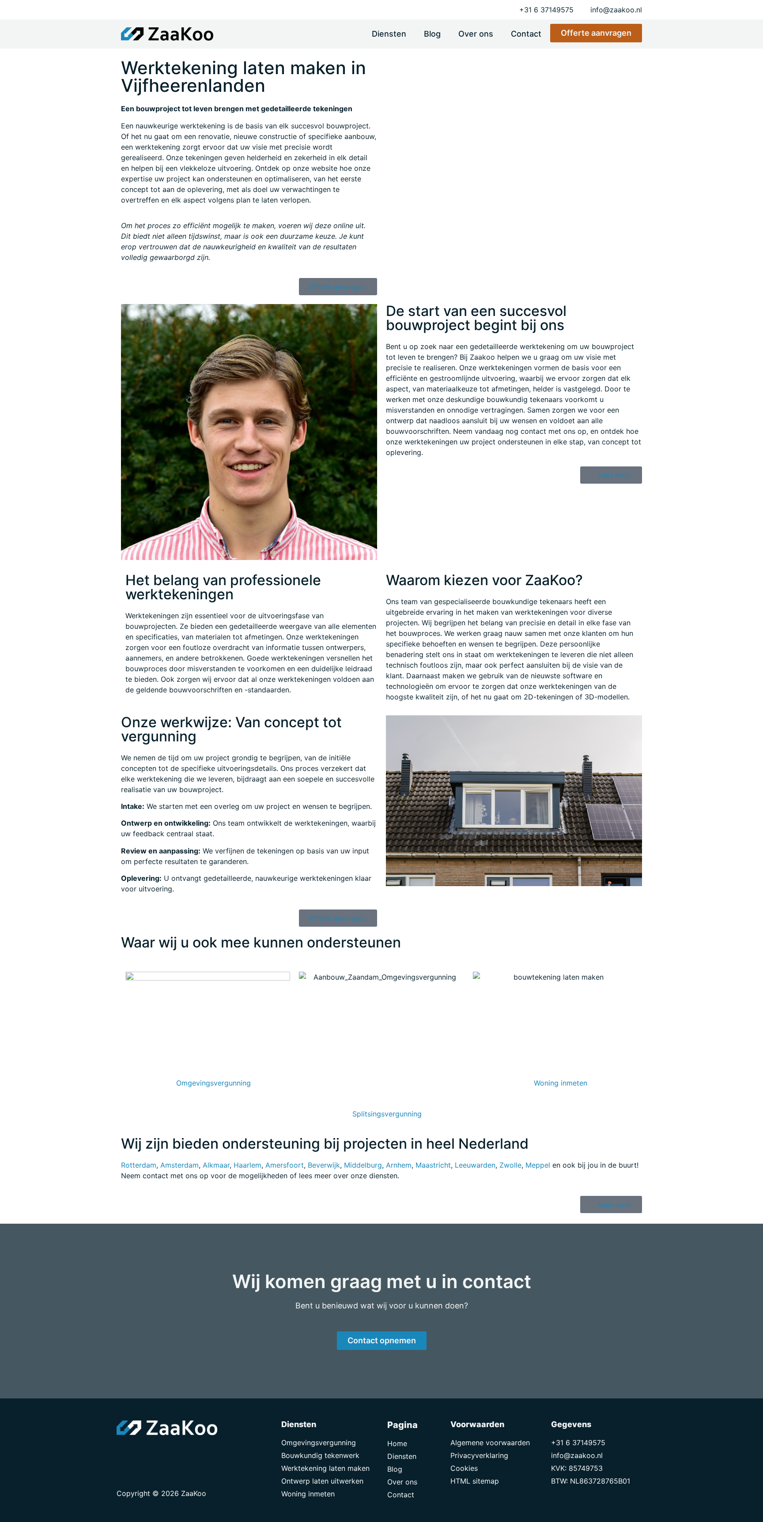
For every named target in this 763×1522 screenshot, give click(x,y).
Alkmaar (216, 1165)
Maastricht (433, 1165)
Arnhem (399, 1165)
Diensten (389, 33)
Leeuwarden (475, 1165)
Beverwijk (324, 1165)
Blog (432, 33)
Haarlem (247, 1165)
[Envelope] (125, 1453)
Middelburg (363, 1165)
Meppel (537, 1165)
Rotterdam (138, 1165)
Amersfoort (284, 1165)
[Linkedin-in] (145, 1453)
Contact (526, 33)
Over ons (475, 33)
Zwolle (510, 1165)
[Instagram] (165, 1453)
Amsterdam (179, 1165)
